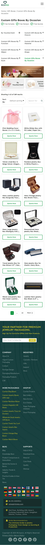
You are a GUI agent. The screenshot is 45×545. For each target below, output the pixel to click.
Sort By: (4, 100)
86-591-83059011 (15, 501)
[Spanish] (14, 495)
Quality (25, 465)
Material (26, 458)
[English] (19, 488)
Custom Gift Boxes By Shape (33, 51)
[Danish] (10, 488)
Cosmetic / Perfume (30, 360)
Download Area (28, 454)
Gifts (25, 363)
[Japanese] (19, 491)
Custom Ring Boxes (9, 391)
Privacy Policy (8, 535)
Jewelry (26, 356)
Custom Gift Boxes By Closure (33, 34)
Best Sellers (27, 395)
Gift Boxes (11, 11)
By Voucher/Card (7, 33)
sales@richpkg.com (16, 504)
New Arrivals (28, 399)
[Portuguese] (5, 495)
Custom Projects (29, 391)
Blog (4, 450)
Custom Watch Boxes (10, 439)
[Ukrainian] (37, 495)
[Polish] (37, 491)
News (4, 482)
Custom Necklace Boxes (11, 401)
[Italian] (14, 491)
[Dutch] (14, 488)
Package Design (8, 370)
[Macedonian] (28, 491)
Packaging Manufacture (10, 373)
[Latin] (23, 491)
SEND (32, 340)
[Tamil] (23, 495)
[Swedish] (19, 495)
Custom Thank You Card (11, 423)
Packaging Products (9, 377)
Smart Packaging (29, 412)
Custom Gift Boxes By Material (33, 42)
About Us (5, 356)
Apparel (26, 367)
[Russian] (10, 495)
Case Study (27, 461)
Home (3, 11)
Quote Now (11, 136)
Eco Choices (27, 403)
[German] (5, 491)
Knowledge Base (8, 454)
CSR (3, 381)
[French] (32, 488)
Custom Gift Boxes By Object (9, 51)
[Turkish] (32, 495)
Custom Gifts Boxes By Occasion (32, 59)
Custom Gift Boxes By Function (9, 42)
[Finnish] (28, 488)
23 (22, 313)
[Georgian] (37, 488)
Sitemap (26, 469)
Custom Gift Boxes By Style (9, 59)
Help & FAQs (27, 450)
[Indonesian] (10, 491)
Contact (5, 366)
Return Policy (19, 535)
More (25, 371)
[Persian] (32, 491)
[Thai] (28, 495)
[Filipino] (23, 488)
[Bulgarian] (5, 488)
